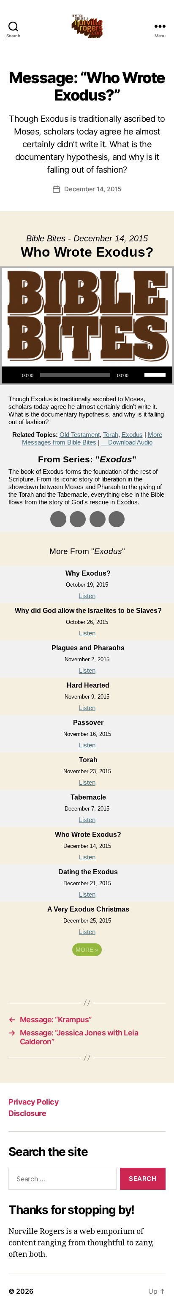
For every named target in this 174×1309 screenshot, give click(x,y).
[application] (87, 374)
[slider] (156, 374)
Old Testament (80, 434)
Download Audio (130, 442)
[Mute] (137, 375)
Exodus (132, 434)
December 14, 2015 (92, 189)
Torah (110, 434)
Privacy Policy (33, 1101)
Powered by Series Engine (87, 973)
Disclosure (27, 1113)
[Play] (12, 375)
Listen (87, 595)
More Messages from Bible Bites (92, 438)
